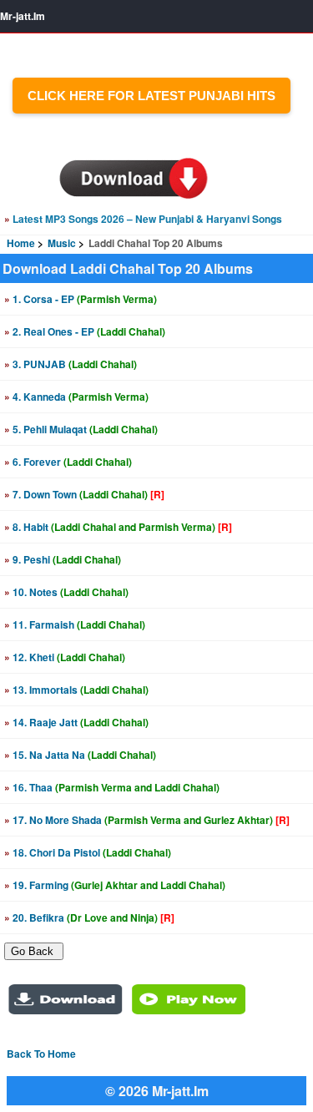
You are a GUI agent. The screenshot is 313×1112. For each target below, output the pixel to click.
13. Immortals (76, 689)
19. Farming (114, 884)
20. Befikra (89, 917)
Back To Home (41, 1053)
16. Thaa (112, 787)
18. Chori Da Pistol (87, 852)
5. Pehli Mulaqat (81, 429)
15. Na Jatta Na (80, 754)
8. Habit (118, 526)
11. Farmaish (74, 624)
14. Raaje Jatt (76, 722)
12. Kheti (64, 657)
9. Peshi (62, 559)
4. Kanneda (76, 396)
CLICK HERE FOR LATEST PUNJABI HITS (151, 95)
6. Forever (68, 461)
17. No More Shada (147, 819)
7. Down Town (84, 494)
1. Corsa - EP (80, 298)
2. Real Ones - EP (84, 331)
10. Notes (66, 591)
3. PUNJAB (70, 364)
